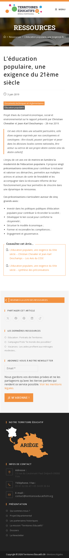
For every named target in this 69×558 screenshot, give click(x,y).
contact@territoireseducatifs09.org (34, 496)
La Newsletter (16, 535)
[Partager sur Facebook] (16, 318)
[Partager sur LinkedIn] (32, 318)
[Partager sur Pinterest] (24, 318)
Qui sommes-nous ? (19, 510)
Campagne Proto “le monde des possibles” (29, 341)
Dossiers (14, 530)
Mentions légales (55, 554)
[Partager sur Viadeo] (40, 318)
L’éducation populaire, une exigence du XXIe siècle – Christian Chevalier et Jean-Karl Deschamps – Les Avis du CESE (33, 254)
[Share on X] (8, 318)
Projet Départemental (20, 515)
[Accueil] (5, 36)
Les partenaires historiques (23, 520)
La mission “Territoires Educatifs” (26, 525)
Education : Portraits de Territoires (25, 337)
